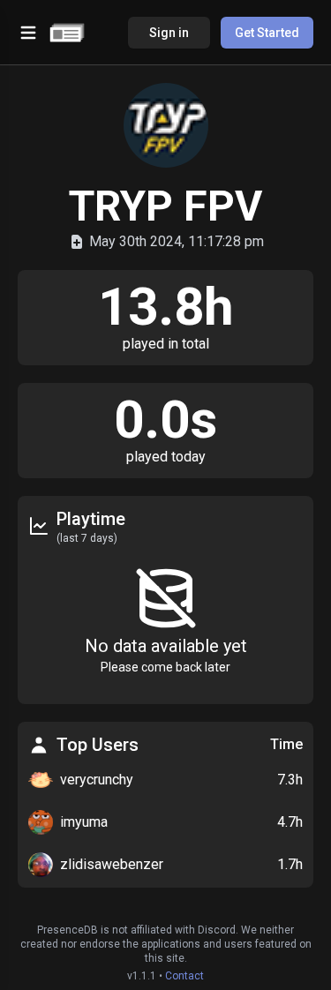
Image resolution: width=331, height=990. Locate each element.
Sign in (169, 33)
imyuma (84, 822)
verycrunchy (96, 779)
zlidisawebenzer (111, 864)
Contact (184, 976)
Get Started (267, 33)
